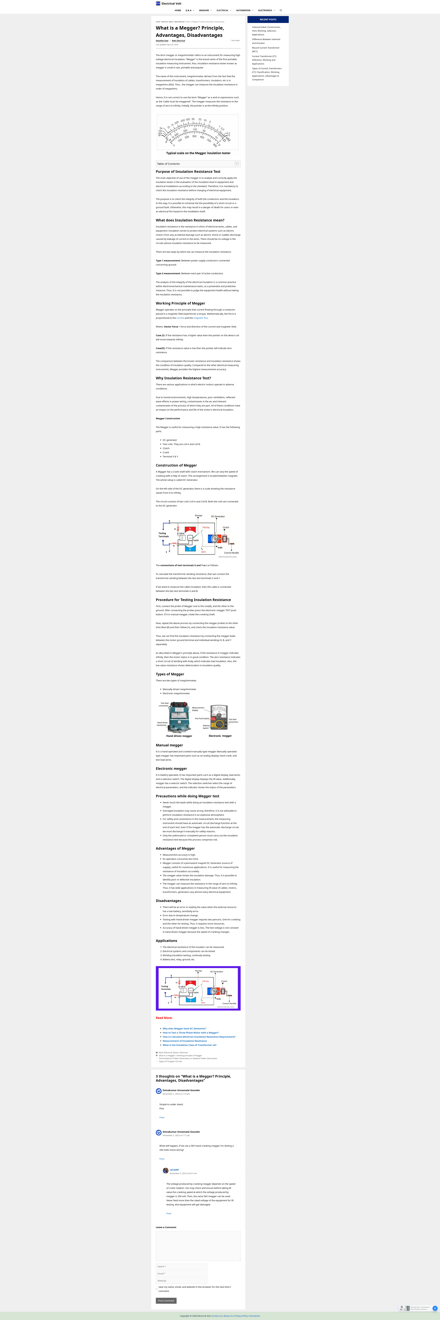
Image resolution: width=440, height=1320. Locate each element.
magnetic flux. (201, 317)
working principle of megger (189, 1055)
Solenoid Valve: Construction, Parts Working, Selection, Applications (266, 31)
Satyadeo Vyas (162, 40)
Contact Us (216, 1315)
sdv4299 (174, 1169)
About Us (228, 1315)
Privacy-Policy (241, 1315)
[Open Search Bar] (281, 10)
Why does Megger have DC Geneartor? (184, 1028)
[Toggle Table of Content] (235, 163)
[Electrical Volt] (158, 3)
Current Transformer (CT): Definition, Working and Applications (264, 60)
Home (178, 10)
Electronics (265, 10)
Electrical (222, 10)
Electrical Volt (171, 3)
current (180, 317)
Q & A (188, 10)
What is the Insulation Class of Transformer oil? (190, 1045)
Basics (171, 22)
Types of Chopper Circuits (170, 1061)
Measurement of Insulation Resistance (185, 1040)
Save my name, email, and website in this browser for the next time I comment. (194, 1289)
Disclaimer (255, 1315)
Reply (161, 1117)
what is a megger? (167, 1055)
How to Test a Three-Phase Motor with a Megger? (191, 1032)
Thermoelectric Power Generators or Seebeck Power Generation (188, 1058)
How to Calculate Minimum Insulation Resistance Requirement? (199, 1036)
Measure (204, 10)
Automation (243, 10)
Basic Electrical (179, 22)
